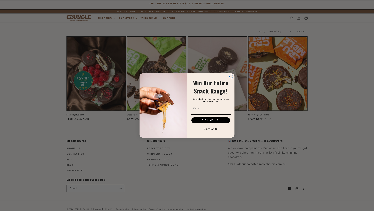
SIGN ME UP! (211, 120)
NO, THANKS (211, 129)
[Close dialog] (231, 76)
